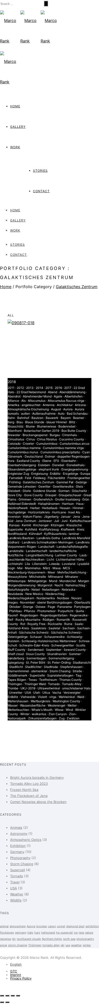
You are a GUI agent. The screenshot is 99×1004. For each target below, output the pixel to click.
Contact (41, 191)
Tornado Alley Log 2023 (29, 784)
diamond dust (75, 926)
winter (87, 945)
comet (61, 926)
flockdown (7, 932)
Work (15, 147)
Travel (15, 882)
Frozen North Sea (24, 790)
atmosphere (18, 926)
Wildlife (16, 900)
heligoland (48, 932)
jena (81, 932)
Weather (16, 894)
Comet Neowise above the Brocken (38, 802)
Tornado (16, 876)
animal (4, 926)
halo (30, 932)
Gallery (18, 127)
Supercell (17, 870)
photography (85, 939)
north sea (69, 939)
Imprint (15, 975)
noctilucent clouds (29, 939)
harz (37, 932)
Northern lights (52, 939)
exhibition (92, 926)
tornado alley (51, 945)
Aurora (31, 926)
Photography (20, 858)
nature (89, 932)
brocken (41, 926)
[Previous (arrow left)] (2, 1002)
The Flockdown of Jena (28, 796)
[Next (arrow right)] (7, 1002)
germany (20, 932)
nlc (14, 939)
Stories (40, 170)
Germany (17, 852)
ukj (62, 945)
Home (15, 106)
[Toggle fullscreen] (13, 995)
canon (52, 926)
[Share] (7, 995)
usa (67, 945)
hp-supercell (64, 932)
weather (76, 945)
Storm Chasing (21, 864)
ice (76, 932)
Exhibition (18, 846)
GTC (13, 971)
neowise (5, 939)
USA (13, 888)
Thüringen (34, 945)
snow (3, 945)
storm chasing (17, 945)
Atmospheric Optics (25, 840)
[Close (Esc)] (2, 995)
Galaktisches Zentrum (76, 286)
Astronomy (18, 834)
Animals (16, 827)
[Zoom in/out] (18, 995)
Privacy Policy (20, 978)
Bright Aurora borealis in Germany (37, 777)
